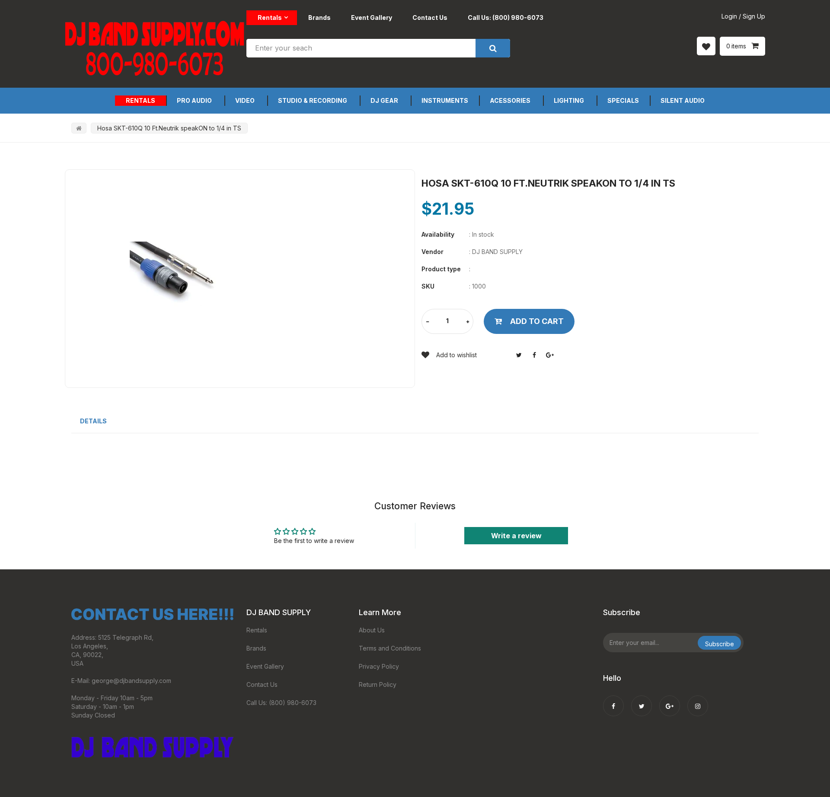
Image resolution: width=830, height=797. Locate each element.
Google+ (550, 355)
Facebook (534, 355)
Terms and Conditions (390, 648)
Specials (623, 100)
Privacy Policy (379, 666)
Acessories (510, 100)
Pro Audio (194, 100)
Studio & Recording (312, 100)
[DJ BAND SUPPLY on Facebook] (613, 700)
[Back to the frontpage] (79, 128)
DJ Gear (384, 100)
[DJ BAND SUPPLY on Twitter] (641, 700)
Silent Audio (683, 100)
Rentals (270, 17)
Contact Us (429, 17)
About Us (372, 630)
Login (729, 16)
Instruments (444, 100)
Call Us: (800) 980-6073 (505, 17)
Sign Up (754, 16)
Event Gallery (371, 17)
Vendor (432, 251)
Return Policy (377, 684)
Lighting (569, 100)
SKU (427, 286)
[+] (468, 322)
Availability (437, 234)
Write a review (516, 535)
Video (245, 100)
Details (93, 421)
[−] (427, 322)
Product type (441, 269)
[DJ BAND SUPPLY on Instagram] (698, 700)
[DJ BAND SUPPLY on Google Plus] (670, 700)
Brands (319, 17)
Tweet (519, 355)
